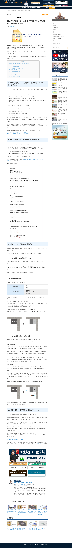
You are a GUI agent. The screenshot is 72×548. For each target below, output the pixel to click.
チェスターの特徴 (45, 7)
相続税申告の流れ (25, 7)
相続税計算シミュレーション (59, 36)
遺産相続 (55, 23)
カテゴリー (19, 7)
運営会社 (26, 544)
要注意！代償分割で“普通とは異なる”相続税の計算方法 (18, 133)
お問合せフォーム (40, 443)
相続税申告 (56, 25)
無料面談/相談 (48, 5)
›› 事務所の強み (41, 467)
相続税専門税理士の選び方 (35, 7)
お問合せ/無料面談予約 (58, 43)
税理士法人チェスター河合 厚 (23, 482)
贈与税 (55, 29)
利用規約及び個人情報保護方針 (42, 544)
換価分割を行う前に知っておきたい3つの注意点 (16, 132)
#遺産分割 (12, 26)
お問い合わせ (32, 544)
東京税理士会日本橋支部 (20, 484)
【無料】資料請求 (57, 40)
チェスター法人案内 (57, 38)
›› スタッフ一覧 (23, 467)
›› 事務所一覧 (13, 467)
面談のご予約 (52, 7)
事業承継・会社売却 (57, 34)
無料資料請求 (65, 5)
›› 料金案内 (32, 467)
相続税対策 (56, 27)
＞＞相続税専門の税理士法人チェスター (15, 439)
